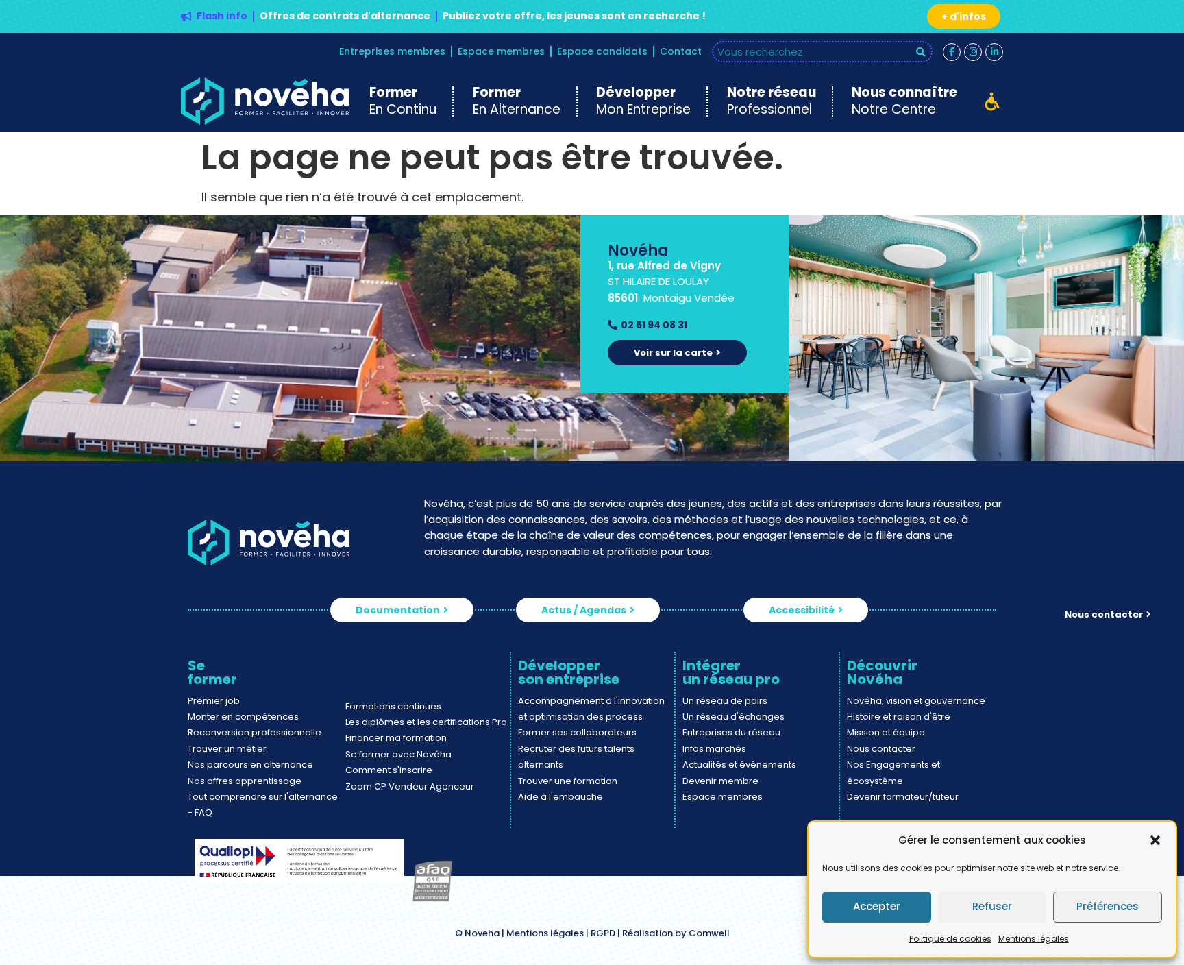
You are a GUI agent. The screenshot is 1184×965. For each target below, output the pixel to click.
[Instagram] (973, 52)
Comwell (709, 933)
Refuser (992, 906)
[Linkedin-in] (994, 52)
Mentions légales (1033, 938)
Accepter (876, 906)
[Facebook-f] (952, 52)
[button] (1155, 840)
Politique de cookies (950, 938)
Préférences (1107, 906)
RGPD (603, 933)
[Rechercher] (921, 52)
